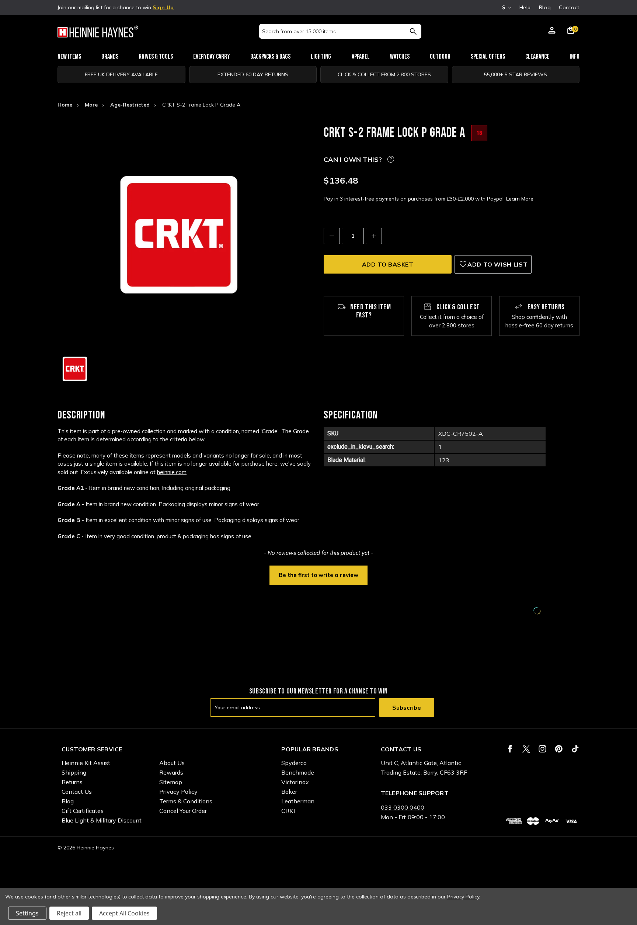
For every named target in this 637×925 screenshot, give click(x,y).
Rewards (171, 772)
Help (525, 7)
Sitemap (170, 782)
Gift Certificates (83, 810)
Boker (289, 791)
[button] (318, 574)
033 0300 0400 (402, 807)
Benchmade (297, 772)
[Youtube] (575, 748)
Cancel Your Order (183, 810)
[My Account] (552, 31)
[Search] (413, 31)
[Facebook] (510, 748)
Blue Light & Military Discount (102, 820)
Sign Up (163, 7)
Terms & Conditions (185, 801)
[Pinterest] (559, 748)
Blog (545, 7)
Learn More (519, 198)
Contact (569, 7)
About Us (172, 762)
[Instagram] (542, 748)
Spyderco (294, 762)
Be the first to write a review (318, 574)
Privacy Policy (178, 791)
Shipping (74, 772)
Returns (72, 782)
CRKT (289, 810)
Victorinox (295, 782)
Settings (27, 913)
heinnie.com (172, 472)
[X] (526, 748)
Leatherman (297, 801)
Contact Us (77, 791)
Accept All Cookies (124, 913)
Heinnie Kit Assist (86, 762)
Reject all (69, 913)
